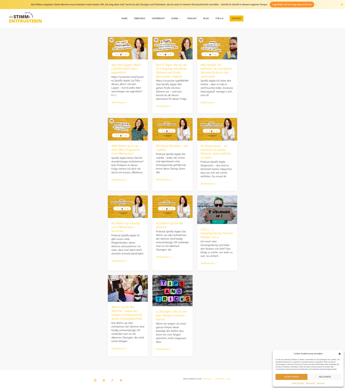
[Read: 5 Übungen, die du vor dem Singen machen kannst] (172, 290)
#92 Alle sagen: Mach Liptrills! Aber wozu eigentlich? (126, 68)
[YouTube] (121, 380)
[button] (339, 353)
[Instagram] (103, 380)
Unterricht (158, 18)
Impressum (321, 383)
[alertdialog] (172, 4)
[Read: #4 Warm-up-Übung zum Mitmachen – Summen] (128, 206)
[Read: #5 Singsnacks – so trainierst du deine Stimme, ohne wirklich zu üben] (217, 129)
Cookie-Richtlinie (297, 383)
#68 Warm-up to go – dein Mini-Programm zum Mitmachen (126, 149)
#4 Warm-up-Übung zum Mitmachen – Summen (125, 227)
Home (124, 18)
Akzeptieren (291, 377)
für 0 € (220, 18)
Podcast (192, 18)
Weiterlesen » (119, 102)
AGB (228, 379)
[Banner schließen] (342, 4)
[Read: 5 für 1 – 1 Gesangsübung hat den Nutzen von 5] (217, 209)
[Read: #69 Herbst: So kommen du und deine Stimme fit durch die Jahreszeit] (217, 48)
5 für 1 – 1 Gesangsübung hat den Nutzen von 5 (217, 233)
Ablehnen (325, 377)
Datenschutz (310, 383)
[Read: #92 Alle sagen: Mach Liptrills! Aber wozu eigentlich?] (128, 48)
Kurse (174, 18)
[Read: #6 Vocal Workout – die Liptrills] (172, 129)
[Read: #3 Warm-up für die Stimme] (172, 206)
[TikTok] (112, 380)
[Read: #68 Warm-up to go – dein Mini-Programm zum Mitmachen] (128, 129)
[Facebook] (95, 380)
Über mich (139, 18)
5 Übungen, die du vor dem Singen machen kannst (171, 315)
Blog (206, 18)
